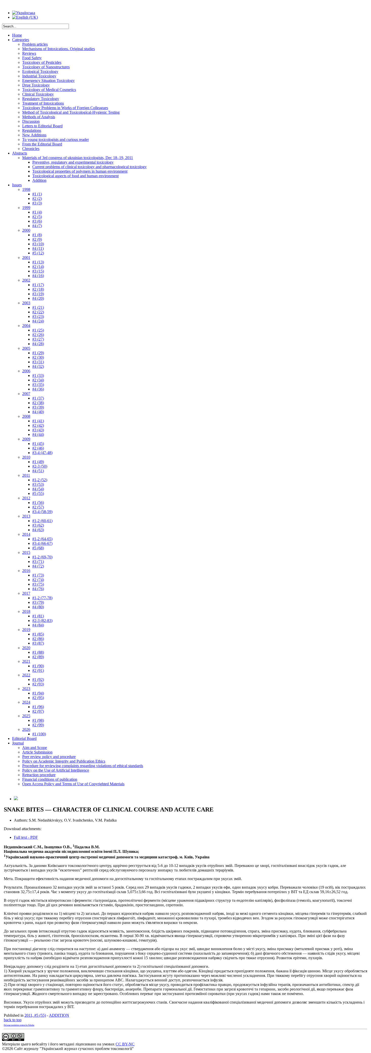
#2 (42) (38, 425)
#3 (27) (38, 339)
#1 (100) (39, 734)
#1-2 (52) (39, 480)
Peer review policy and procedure (49, 757)
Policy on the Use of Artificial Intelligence (55, 770)
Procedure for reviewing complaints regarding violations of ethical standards (82, 766)
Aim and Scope (34, 747)
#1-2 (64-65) (42, 539)
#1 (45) (38, 443)
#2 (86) (38, 639)
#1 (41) (38, 421)
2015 (26, 552)
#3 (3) (37, 203)
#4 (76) (38, 589)
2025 (26, 716)
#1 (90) (38, 666)
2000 (26, 230)
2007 (26, 394)
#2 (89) (38, 657)
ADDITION (59, 1015)
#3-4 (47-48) (42, 452)
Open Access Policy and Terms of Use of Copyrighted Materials (73, 784)
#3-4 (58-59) (42, 511)
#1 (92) (38, 679)
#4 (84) (38, 625)
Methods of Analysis (38, 117)
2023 (26, 688)
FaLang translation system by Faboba (19, 1025)
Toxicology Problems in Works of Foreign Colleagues (65, 108)
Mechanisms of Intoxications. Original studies (58, 49)
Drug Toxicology (36, 85)
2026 (26, 729)
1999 (26, 207)
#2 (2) (37, 198)
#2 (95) (38, 698)
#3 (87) (38, 643)
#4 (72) (38, 566)
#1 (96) (38, 707)
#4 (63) (38, 530)
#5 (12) (38, 253)
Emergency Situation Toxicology (48, 80)
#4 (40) (38, 412)
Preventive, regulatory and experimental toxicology (73, 162)
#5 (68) (38, 548)
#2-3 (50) (39, 466)
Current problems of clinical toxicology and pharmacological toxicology (89, 167)
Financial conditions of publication (49, 779)
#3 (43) (38, 430)
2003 (26, 303)
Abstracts (19, 153)
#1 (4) (37, 212)
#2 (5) (37, 217)
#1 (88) (38, 652)
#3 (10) (38, 244)
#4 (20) (38, 298)
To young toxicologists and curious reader (55, 139)
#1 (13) (38, 262)
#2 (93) (38, 684)
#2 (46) (38, 448)
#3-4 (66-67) (42, 543)
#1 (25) (38, 330)
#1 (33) (38, 375)
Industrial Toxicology (39, 76)
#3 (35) (38, 384)
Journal (18, 743)
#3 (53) (38, 484)
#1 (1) (37, 194)
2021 (26, 661)
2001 (26, 257)
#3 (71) (38, 561)
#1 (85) (38, 634)
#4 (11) (38, 248)
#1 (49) (38, 462)
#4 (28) (38, 344)
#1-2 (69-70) (42, 557)
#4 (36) (38, 389)
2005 (26, 348)
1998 (26, 189)
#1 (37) (38, 398)
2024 (26, 702)
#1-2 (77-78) (42, 598)
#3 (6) (37, 221)
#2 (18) (38, 289)
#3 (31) (38, 362)
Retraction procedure (39, 775)
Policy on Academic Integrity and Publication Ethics (63, 761)
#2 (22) (38, 312)
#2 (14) (38, 266)
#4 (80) (38, 607)
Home (17, 35)
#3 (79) (38, 602)
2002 (26, 280)
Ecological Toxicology (40, 71)
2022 (26, 675)
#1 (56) (38, 502)
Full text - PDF (26, 837)
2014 (26, 534)
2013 (26, 516)
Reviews (29, 53)
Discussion (31, 121)
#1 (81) (38, 616)
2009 (26, 439)
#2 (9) (37, 239)
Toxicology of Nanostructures (46, 67)
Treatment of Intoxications (43, 103)
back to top (12, 1020)
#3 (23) (38, 316)
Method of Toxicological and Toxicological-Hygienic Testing (71, 112)
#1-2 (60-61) (42, 521)
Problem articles (35, 44)
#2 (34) (38, 380)
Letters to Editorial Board (42, 126)
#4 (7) (37, 226)
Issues (17, 185)
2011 (26, 475)
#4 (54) (38, 489)
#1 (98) (38, 720)
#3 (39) (38, 407)
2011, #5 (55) (35, 1015)
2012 (26, 498)
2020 (26, 648)
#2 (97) (38, 711)
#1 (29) (38, 353)
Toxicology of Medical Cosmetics (49, 89)
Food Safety (32, 58)
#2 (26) (38, 335)
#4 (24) (38, 321)
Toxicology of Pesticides (41, 62)
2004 (26, 325)
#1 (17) (38, 285)
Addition (39, 180)
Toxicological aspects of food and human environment (75, 176)
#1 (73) (38, 575)
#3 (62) (38, 525)
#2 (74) (38, 580)
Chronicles (30, 148)
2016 (26, 570)
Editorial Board (24, 738)
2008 (26, 416)
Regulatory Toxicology (40, 99)
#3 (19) (38, 294)
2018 (26, 611)
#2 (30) (38, 357)
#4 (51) (38, 471)
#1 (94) (38, 693)
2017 (26, 593)
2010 (26, 457)
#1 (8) (37, 235)
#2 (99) (38, 725)
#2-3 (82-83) (42, 620)
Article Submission (37, 752)
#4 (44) (38, 434)
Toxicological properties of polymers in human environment (79, 171)
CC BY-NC (125, 1044)
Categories (20, 40)
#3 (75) (38, 584)
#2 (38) (38, 403)
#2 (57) (38, 507)
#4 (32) (38, 366)
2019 (26, 629)
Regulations (31, 130)
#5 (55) (38, 493)
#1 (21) (38, 307)
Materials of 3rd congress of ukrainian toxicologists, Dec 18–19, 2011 (77, 158)
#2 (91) (38, 670)
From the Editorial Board (42, 144)
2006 (26, 371)
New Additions (34, 135)
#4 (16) (38, 276)
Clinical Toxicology (38, 94)
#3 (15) (38, 271)
